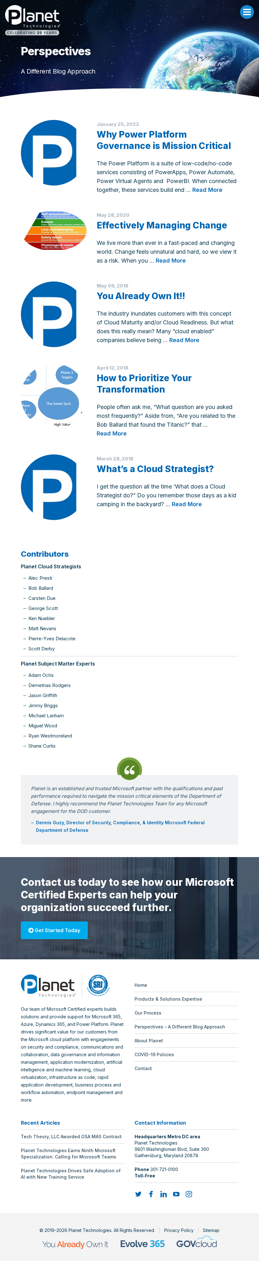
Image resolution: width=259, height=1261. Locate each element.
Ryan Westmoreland (50, 736)
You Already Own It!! (141, 296)
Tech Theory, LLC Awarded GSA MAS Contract (71, 1136)
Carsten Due (42, 598)
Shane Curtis (42, 746)
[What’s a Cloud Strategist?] (54, 487)
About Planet (149, 1040)
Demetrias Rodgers (49, 685)
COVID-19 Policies (154, 1054)
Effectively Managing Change (162, 225)
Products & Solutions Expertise (168, 999)
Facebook (151, 1194)
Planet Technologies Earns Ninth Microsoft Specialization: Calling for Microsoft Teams (68, 1153)
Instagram (189, 1194)
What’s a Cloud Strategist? (155, 469)
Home (141, 985)
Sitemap (211, 1230)
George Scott (43, 608)
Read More (207, 189)
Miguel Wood (42, 726)
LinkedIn (163, 1194)
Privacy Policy (179, 1230)
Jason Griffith (42, 695)
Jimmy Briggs (43, 705)
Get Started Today (56, 930)
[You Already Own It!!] (54, 314)
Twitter (138, 1194)
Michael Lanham (46, 716)
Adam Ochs (41, 675)
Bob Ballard (40, 588)
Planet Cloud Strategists (51, 566)
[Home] (129, 20)
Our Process (148, 1012)
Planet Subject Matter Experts (58, 663)
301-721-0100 (164, 1169)
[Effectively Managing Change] (54, 231)
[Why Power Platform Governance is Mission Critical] (54, 153)
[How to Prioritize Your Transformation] (54, 396)
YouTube (176, 1194)
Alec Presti (40, 578)
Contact (143, 1068)
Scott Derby (41, 649)
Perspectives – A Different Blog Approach (180, 1026)
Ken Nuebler (41, 618)
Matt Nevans (42, 628)
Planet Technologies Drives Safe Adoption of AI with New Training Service (71, 1174)
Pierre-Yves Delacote (51, 639)
